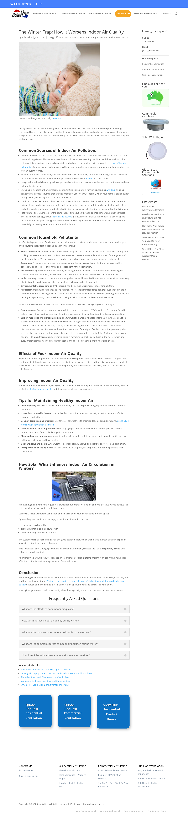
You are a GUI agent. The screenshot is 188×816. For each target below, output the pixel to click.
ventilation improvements (39, 389)
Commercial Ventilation (71, 13)
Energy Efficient (55, 37)
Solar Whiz (27, 37)
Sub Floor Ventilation (98, 13)
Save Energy (122, 37)
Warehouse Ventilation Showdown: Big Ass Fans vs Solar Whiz (153, 218)
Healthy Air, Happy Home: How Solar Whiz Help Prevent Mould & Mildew (56, 673)
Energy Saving (71, 37)
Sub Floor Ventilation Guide (151, 778)
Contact (165, 13)
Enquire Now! (123, 14)
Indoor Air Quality (106, 37)
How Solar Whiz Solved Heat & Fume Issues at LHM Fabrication (153, 229)
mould (89, 178)
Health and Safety (87, 37)
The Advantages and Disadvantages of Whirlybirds (45, 677)
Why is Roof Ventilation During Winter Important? (45, 684)
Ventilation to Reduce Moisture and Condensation (45, 681)
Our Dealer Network (86, 811)
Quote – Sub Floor (157, 811)
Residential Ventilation (43, 13)
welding (111, 189)
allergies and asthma (61, 216)
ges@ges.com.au (150, 50)
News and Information (144, 13)
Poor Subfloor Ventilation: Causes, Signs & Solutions (46, 669)
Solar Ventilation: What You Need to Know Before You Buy (153, 241)
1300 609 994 (22, 4)
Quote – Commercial (134, 811)
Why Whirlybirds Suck (69, 770)
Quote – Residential (110, 811)
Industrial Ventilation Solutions (113, 770)
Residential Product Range (111, 714)
